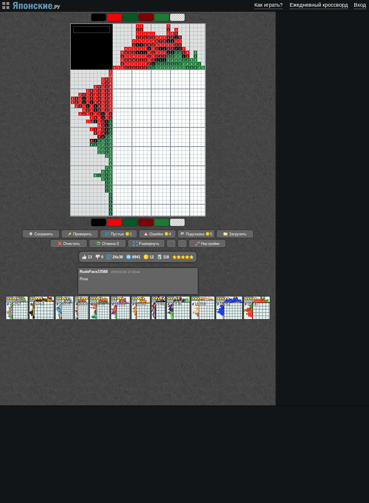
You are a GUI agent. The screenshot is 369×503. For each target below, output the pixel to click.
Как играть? (268, 5)
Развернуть (148, 243)
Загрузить (237, 234)
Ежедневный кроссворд (319, 5)
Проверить (82, 234)
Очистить (71, 243)
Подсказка (198, 234)
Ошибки (159, 234)
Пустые (121, 234)
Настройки (209, 243)
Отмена (110, 243)
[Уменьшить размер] (171, 243)
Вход (360, 5)
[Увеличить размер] (182, 243)
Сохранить (43, 234)
